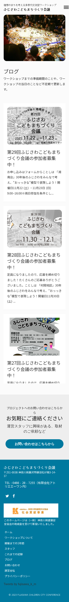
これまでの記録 (14, 554)
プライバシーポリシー (17, 576)
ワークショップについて (19, 537)
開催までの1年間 (14, 543)
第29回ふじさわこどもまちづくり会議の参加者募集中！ (34, 158)
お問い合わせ (12, 565)
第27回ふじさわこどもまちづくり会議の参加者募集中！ (34, 369)
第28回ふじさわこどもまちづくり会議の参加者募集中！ (34, 261)
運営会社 (10, 570)
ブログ (8, 559)
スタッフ (10, 548)
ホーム (8, 532)
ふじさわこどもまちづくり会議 (27, 9)
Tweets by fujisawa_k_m (20, 584)
